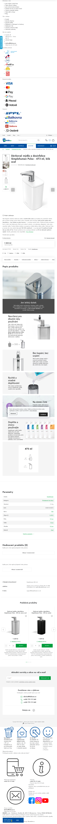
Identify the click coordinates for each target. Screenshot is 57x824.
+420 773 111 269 (47, 140)
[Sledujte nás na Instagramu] (38, 800)
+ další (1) (6, 189)
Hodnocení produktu (26, 259)
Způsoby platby (9, 22)
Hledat (38, 140)
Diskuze (36, 259)
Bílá (52, 511)
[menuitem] (6, 146)
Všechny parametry (27, 534)
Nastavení (13, 413)
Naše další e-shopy (10, 12)
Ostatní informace (45, 259)
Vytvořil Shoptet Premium (29, 723)
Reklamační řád (9, 26)
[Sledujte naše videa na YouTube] (45, 800)
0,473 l (51, 515)
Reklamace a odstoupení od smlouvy (14, 24)
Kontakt (7, 19)
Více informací (33, 410)
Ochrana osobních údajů (11, 27)
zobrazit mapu (8, 40)
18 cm (51, 522)
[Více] (53, 146)
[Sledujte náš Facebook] (32, 800)
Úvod (4, 135)
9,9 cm (51, 519)
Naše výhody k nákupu (11, 5)
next (53, 629)
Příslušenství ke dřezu (47, 500)
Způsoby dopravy (9, 21)
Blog (6, 13)
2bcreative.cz (31, 821)
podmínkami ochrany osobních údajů (27, 682)
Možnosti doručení (50, 238)
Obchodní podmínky (10, 29)
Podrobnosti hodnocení (30, 165)
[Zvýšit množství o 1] (13, 645)
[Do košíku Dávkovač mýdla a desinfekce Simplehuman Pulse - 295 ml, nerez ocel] (21, 645)
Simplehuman (35, 249)
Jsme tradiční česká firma (11, 3)
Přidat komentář (17, 569)
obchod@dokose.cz (29, 697)
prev (3, 629)
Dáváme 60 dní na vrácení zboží (13, 8)
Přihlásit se (45, 678)
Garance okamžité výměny (11, 10)
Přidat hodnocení (28, 553)
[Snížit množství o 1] (6, 645)
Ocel (52, 530)
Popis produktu (7, 259)
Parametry (16, 259)
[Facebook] (34, 710)
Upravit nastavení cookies (39, 721)
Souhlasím (43, 414)
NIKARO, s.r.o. (6, 813)
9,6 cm (51, 526)
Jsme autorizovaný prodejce (12, 7)
